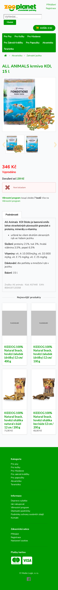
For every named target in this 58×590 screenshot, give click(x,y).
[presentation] (3, 143)
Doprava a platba (19, 500)
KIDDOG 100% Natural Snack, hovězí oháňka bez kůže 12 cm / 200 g (43, 420)
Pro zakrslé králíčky (13, 42)
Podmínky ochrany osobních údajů (27, 514)
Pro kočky (19, 36)
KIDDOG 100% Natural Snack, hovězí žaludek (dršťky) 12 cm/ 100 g (42, 354)
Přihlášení (51, 4)
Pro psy (7, 36)
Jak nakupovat (17, 504)
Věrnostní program (11, 201)
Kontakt (14, 517)
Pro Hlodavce (33, 36)
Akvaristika (48, 42)
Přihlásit (15, 534)
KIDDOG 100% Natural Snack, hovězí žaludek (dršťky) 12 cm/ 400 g (13, 354)
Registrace (51, 8)
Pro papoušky (32, 42)
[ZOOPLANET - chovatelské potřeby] (20, 7)
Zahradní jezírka (34, 56)
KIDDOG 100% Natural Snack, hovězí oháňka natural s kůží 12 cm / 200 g (13, 420)
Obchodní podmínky (20, 510)
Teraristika (9, 48)
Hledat (10, 22)
